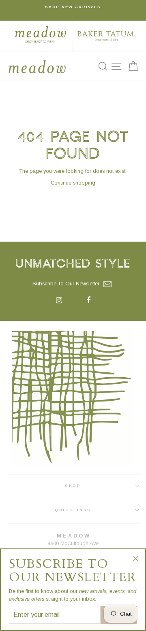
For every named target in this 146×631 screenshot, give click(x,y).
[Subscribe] (107, 284)
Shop (73, 485)
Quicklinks (73, 510)
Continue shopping (73, 183)
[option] (73, 7)
